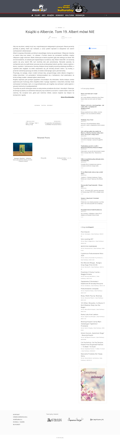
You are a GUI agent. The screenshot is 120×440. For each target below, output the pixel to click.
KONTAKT (16, 414)
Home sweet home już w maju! (89, 93)
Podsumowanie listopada (89, 289)
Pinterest (50, 105)
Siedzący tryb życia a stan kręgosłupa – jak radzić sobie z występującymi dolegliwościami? (92, 107)
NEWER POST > (57, 121)
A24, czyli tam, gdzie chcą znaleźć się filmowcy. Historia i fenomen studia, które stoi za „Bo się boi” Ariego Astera (92, 133)
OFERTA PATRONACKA (20, 417)
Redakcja (80, 15)
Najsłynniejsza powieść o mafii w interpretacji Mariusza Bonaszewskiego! (91, 146)
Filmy (37, 15)
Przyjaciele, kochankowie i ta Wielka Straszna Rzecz (53, 123)
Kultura (69, 15)
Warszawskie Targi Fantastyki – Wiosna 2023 (91, 185)
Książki (50, 15)
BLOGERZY (16, 424)
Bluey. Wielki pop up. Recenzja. (91, 296)
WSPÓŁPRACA (17, 419)
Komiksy (60, 15)
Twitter (43, 105)
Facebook (37, 105)
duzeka (60, 27)
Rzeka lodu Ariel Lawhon (89, 314)
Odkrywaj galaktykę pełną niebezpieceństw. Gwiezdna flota (92, 159)
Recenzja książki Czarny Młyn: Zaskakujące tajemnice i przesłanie (91, 324)
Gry (44, 15)
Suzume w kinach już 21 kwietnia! (90, 198)
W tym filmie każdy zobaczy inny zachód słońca (92, 172)
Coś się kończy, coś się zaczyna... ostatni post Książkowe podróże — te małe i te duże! (92, 345)
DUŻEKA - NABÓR (18, 422)
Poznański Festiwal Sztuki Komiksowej (91, 209)
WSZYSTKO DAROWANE (89, 246)
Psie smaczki (85, 232)
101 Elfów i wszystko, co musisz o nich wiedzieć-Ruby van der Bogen (93, 305)
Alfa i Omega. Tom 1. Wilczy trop (32, 123)
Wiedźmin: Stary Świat (87, 119)
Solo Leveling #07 (87, 239)
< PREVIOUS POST (30, 121)
